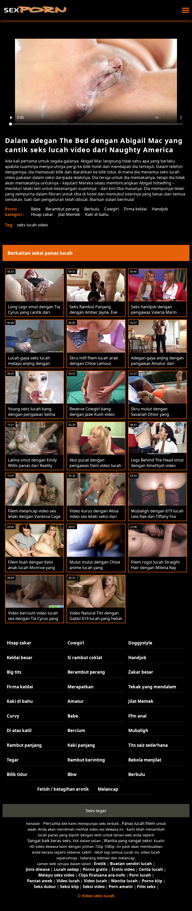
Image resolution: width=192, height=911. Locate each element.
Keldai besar (19, 657)
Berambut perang (62, 209)
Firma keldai (135, 209)
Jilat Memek (69, 214)
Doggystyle (140, 643)
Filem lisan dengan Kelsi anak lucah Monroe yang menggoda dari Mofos (31, 567)
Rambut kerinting (86, 760)
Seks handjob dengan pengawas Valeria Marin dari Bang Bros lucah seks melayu (155, 315)
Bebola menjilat (144, 760)
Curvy (13, 716)
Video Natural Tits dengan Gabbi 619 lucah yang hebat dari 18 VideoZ (96, 618)
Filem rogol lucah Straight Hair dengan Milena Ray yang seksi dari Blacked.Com (155, 570)
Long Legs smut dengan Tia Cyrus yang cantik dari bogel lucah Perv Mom (34, 312)
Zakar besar (140, 672)
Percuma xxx (55, 823)
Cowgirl (111, 209)
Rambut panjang (24, 745)
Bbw (72, 774)
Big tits (14, 672)
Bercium (76, 730)
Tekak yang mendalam (152, 687)
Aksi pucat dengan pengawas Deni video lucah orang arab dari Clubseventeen (95, 468)
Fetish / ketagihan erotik (63, 789)
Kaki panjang (81, 745)
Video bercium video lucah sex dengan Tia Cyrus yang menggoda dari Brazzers (33, 618)
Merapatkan (81, 687)
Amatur (76, 701)
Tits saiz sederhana (148, 745)
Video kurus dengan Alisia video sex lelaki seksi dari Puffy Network (94, 516)
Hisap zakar (42, 214)
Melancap (108, 789)
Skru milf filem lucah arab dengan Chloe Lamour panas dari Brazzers (94, 363)
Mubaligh (138, 730)
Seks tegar (96, 810)
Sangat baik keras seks (49, 840)
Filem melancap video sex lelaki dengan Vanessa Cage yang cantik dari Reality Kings (34, 519)
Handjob (160, 209)
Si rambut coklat (85, 657)
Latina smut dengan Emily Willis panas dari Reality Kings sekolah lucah (32, 465)
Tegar (13, 760)
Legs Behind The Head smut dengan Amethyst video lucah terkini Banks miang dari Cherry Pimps (157, 468)
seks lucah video (32, 225)
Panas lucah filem (138, 823)
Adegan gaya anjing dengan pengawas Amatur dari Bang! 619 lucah (157, 363)
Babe (35, 209)
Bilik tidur (17, 774)
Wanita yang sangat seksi (128, 840)
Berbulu (91, 209)
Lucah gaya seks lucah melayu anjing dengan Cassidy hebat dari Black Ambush (31, 366)
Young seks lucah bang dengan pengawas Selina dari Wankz (31, 414)
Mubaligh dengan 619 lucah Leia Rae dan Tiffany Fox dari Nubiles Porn (157, 516)
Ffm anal (137, 716)
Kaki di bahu (96, 214)
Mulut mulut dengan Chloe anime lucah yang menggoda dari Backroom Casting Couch (95, 570)
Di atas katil (19, 730)
